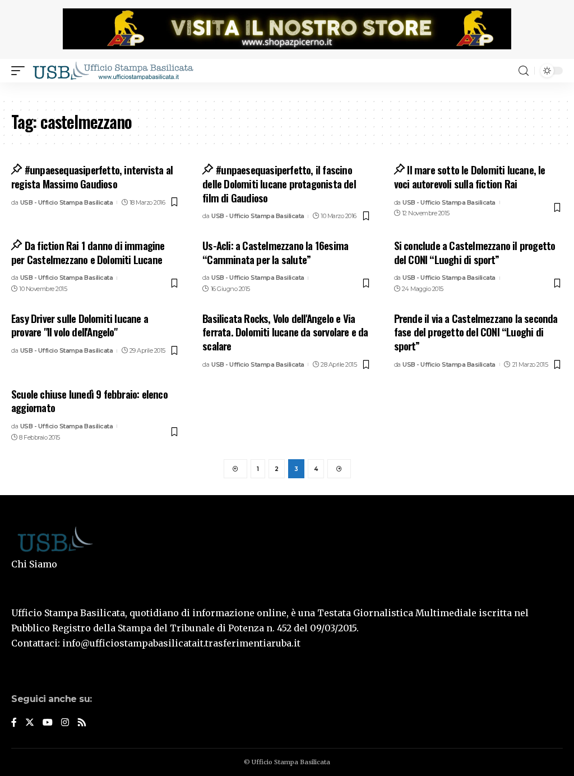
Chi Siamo (34, 564)
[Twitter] (29, 723)
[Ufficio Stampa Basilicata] (112, 70)
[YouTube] (48, 723)
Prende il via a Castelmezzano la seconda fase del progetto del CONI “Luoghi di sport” (476, 331)
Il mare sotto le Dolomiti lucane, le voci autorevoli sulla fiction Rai (469, 176)
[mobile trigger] (20, 70)
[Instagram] (65, 723)
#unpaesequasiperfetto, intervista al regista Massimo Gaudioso (92, 176)
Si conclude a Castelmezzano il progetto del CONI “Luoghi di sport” (475, 252)
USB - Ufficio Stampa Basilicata (66, 202)
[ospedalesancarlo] (287, 90)
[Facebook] (14, 723)
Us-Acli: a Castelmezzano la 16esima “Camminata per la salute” (275, 252)
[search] (523, 71)
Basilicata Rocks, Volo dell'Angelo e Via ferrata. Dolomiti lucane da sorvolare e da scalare (285, 331)
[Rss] (81, 723)
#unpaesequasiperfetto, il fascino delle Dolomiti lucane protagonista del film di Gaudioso (279, 183)
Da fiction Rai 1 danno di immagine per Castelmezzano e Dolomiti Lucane (88, 252)
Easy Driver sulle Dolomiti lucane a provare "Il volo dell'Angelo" (79, 325)
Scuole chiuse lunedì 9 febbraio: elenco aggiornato (89, 400)
